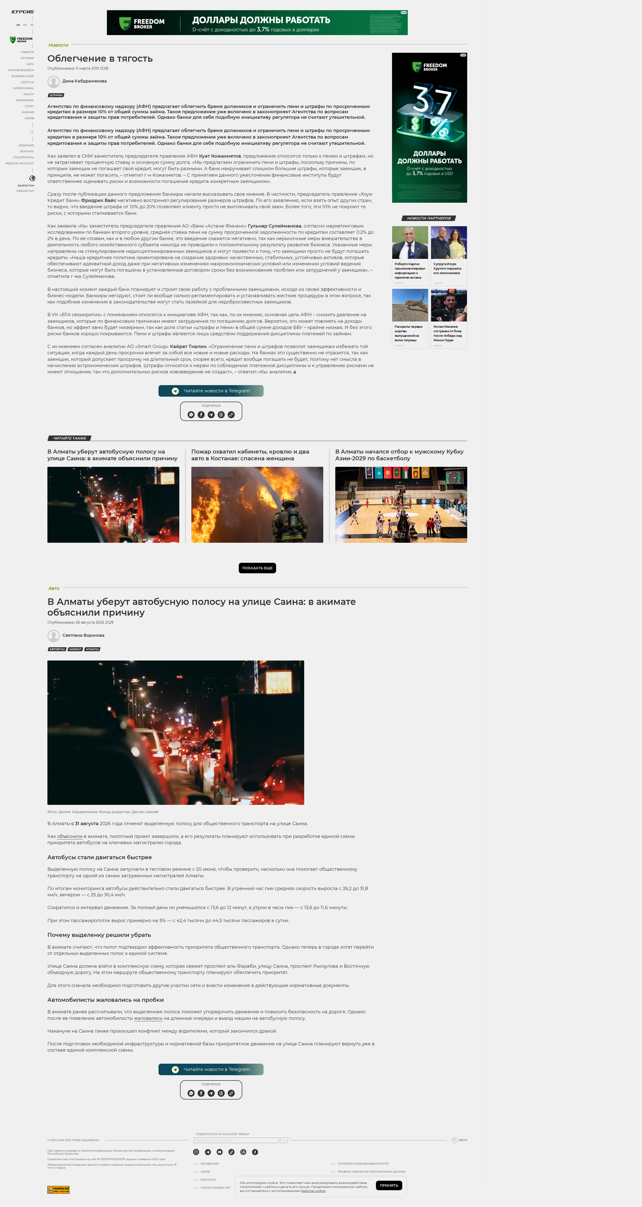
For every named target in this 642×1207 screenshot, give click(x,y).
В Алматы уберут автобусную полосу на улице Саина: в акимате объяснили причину (112, 455)
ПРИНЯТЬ (389, 1185)
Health (29, 94)
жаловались (148, 1018)
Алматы (92, 649)
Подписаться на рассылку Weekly (223, 1134)
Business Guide (23, 76)
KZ (32, 25)
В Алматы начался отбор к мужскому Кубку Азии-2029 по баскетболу (399, 455)
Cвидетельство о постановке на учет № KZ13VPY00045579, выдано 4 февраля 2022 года (106, 1159)
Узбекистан (25, 191)
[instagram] (196, 1152)
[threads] (243, 1152)
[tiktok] (231, 1152)
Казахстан (26, 185)
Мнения (28, 112)
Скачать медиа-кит (215, 1187)
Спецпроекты (23, 157)
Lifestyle (27, 82)
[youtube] (220, 1152)
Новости (27, 52)
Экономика (25, 100)
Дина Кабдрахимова (84, 81)
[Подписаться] (284, 1140)
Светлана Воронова (83, 635)
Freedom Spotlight (19, 163)
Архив (29, 118)
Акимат (75, 649)
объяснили (70, 836)
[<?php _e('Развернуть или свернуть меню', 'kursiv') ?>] (32, 178)
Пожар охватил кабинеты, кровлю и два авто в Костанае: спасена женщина (250, 455)
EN (25, 25)
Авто (30, 64)
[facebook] (255, 1152)
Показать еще (257, 568)
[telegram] (208, 1152)
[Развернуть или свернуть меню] (32, 132)
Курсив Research (21, 70)
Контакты (208, 1179)
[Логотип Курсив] (22, 12)
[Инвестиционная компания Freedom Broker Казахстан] (21, 40)
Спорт (29, 106)
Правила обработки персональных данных (372, 1171)
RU (18, 25)
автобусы (57, 649)
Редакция (26, 145)
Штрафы (56, 95)
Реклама (27, 151)
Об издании (210, 1163)
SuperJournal (23, 88)
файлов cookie (313, 1191)
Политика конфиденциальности (363, 1163)
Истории (27, 58)
